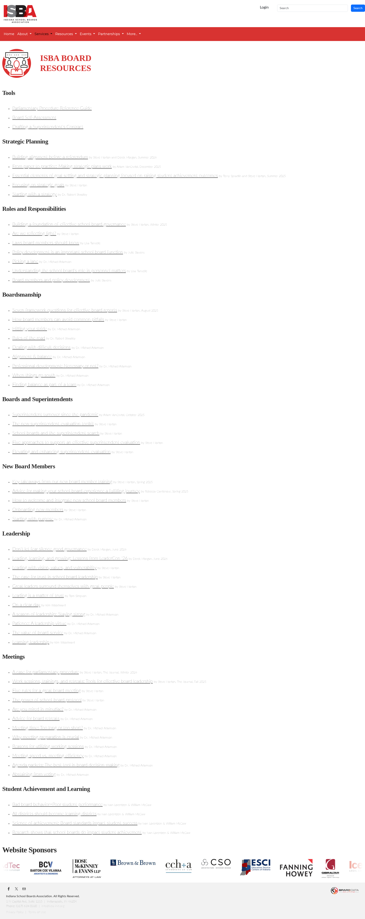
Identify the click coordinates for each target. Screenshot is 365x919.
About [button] (23, 34)
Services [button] (42, 34)
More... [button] (132, 34)
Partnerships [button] (109, 34)
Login (264, 7)
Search (358, 8)
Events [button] (86, 34)
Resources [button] (64, 34)
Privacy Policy (15, 912)
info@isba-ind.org (53, 906)
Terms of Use (37, 912)
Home (9, 34)
